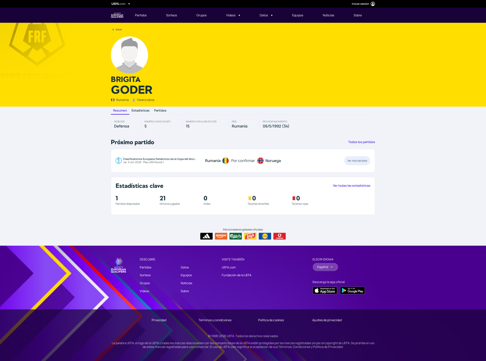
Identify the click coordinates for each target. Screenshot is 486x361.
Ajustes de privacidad (327, 320)
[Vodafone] (279, 236)
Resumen (120, 110)
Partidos (160, 110)
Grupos (145, 283)
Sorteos (145, 275)
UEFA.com (229, 267)
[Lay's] (250, 236)
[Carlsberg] (236, 236)
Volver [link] (118, 29)
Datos (185, 267)
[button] (233, 15)
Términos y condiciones (215, 320)
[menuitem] (146, 15)
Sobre (185, 291)
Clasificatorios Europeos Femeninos (117, 15)
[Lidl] (265, 236)
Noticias (186, 283)
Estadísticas (141, 110)
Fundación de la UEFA (236, 275)
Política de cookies (271, 320)
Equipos (186, 275)
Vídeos (144, 291)
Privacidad (159, 320)
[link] (141, 15)
